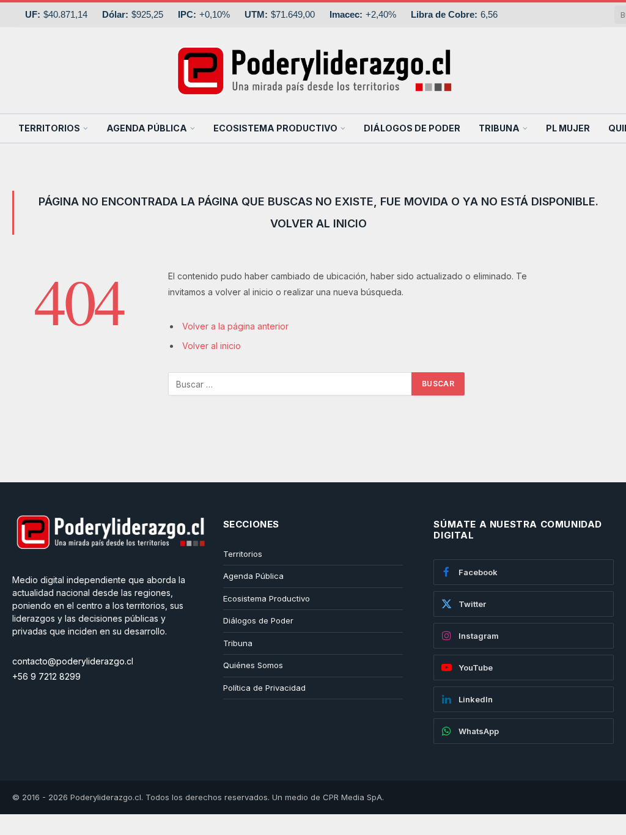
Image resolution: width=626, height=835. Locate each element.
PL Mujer (568, 128)
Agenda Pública (146, 128)
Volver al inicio (211, 345)
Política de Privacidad (264, 688)
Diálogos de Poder (412, 128)
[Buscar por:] (290, 383)
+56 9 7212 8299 (46, 676)
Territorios (49, 128)
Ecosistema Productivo (275, 128)
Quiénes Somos (253, 665)
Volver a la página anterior (235, 326)
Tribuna (499, 128)
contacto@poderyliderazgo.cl (72, 661)
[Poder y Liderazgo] (313, 70)
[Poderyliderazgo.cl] (110, 567)
